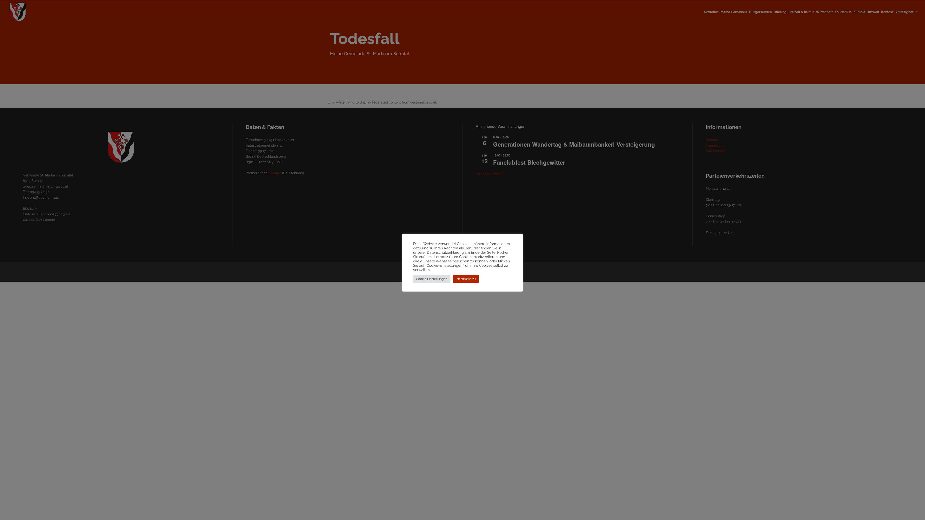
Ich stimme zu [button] (466, 279)
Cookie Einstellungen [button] (432, 279)
